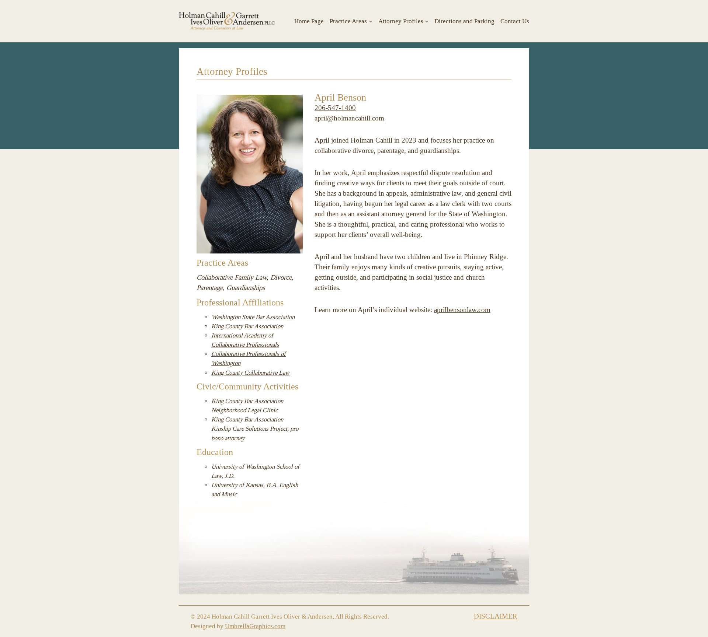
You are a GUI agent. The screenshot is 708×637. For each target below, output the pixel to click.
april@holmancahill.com (349, 118)
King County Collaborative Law (250, 372)
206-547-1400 (335, 108)
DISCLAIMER (495, 616)
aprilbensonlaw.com (462, 310)
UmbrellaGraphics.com (255, 626)
